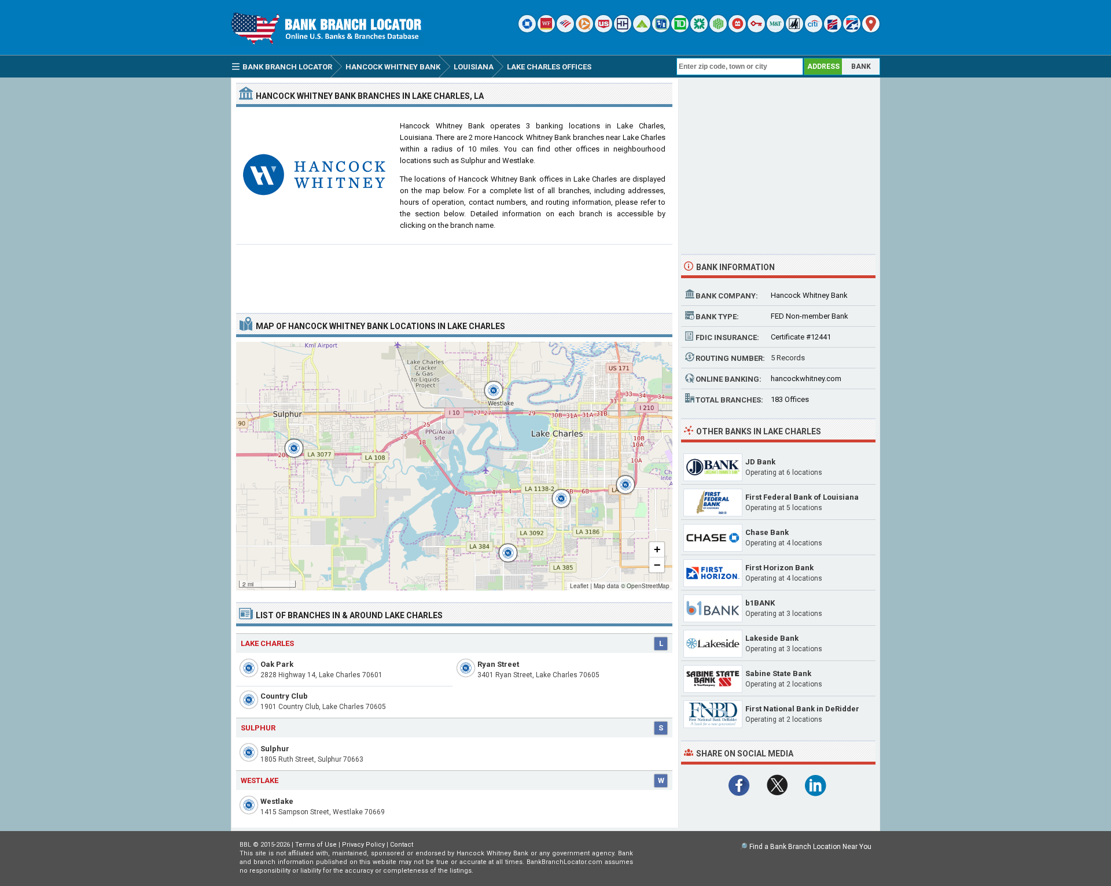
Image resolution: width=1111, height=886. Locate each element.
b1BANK (760, 603)
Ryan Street (498, 664)
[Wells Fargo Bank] (546, 29)
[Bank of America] (565, 29)
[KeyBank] (756, 29)
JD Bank (760, 461)
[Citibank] (813, 29)
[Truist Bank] (622, 29)
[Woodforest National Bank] (794, 29)
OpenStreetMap (648, 586)
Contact (401, 844)
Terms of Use (316, 844)
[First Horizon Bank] (851, 29)
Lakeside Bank (772, 638)
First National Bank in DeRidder (802, 708)
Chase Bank (767, 532)
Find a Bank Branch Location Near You (810, 847)
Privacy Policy (363, 844)
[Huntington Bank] (718, 29)
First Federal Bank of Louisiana (802, 497)
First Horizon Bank (779, 567)
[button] (288, 442)
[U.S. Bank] (603, 29)
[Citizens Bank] (699, 29)
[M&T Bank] (775, 29)
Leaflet (579, 586)
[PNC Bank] (584, 29)
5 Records (788, 357)
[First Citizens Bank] (832, 29)
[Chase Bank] (527, 29)
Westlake (276, 801)
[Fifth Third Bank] (660, 29)
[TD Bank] (680, 29)
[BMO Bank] (737, 29)
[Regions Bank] (641, 29)
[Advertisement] (454, 274)
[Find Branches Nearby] (871, 29)
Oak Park (276, 664)
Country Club (284, 696)
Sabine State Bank (778, 673)
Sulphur (274, 748)
